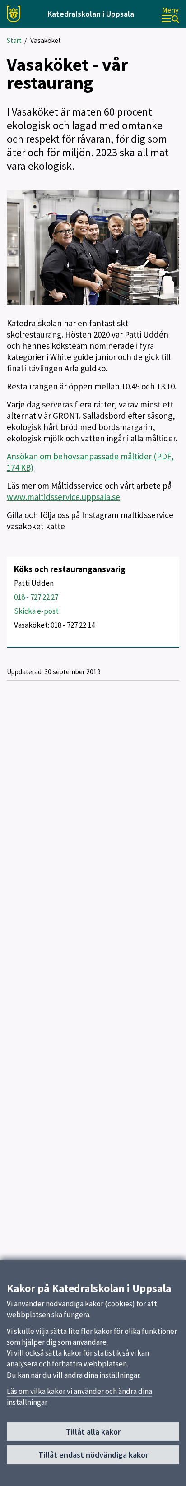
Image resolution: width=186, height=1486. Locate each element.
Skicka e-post (36, 611)
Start (14, 40)
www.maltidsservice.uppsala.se (63, 496)
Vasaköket (45, 40)
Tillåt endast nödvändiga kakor (93, 1454)
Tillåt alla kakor (93, 1431)
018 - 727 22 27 (36, 597)
